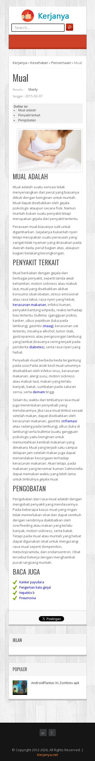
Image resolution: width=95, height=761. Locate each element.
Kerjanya (20, 62)
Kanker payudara (31, 582)
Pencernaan (61, 62)
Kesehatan (39, 62)
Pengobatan (27, 120)
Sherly (32, 89)
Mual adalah (27, 110)
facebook (52, 735)
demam (39, 391)
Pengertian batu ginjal (35, 587)
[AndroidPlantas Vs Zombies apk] (20, 687)
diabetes (36, 347)
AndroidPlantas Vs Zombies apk (55, 683)
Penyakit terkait (29, 115)
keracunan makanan (29, 304)
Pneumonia (27, 598)
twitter (43, 735)
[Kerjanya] (47, 21)
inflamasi (69, 421)
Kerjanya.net (47, 754)
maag (48, 325)
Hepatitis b (27, 593)
